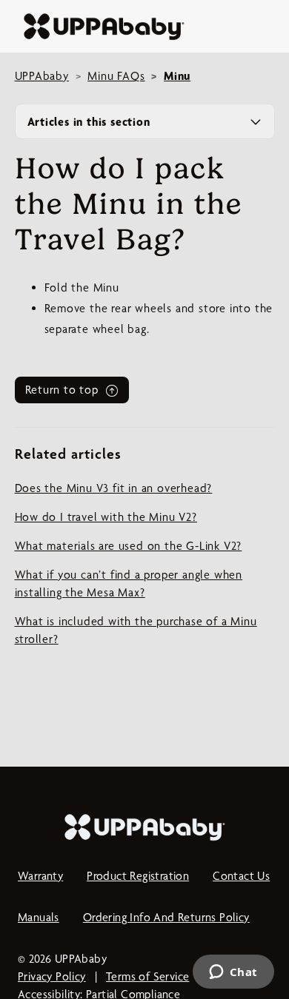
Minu (177, 76)
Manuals (38, 917)
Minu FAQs (115, 76)
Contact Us (241, 876)
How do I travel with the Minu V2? (106, 517)
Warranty (40, 876)
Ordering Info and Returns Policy (166, 917)
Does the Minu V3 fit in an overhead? (114, 488)
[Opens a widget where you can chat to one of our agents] (233, 973)
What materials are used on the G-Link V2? (128, 546)
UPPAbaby (42, 76)
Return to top (63, 390)
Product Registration (138, 876)
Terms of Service (147, 976)
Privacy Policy (52, 976)
